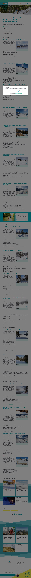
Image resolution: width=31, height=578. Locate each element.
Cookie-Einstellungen (12, 93)
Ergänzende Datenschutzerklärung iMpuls (15, 91)
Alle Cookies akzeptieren (19, 93)
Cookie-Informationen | (8, 91)
